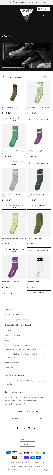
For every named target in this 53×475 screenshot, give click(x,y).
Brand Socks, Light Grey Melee (12, 194)
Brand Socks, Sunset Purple (11, 282)
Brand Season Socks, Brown (11, 107)
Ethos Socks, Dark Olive (34, 238)
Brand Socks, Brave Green (35, 194)
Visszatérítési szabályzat (41, 462)
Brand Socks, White (33, 282)
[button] (3, 16)
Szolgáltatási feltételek (36, 466)
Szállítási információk (14, 375)
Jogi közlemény (27, 470)
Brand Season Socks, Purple (36, 151)
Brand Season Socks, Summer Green (14, 238)
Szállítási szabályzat (12, 470)
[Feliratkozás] (40, 418)
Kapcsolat (9, 309)
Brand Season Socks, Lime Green (38, 107)
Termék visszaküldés (14, 392)
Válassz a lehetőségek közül (14, 119)
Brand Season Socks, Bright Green (13, 151)
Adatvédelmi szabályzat (19, 466)
